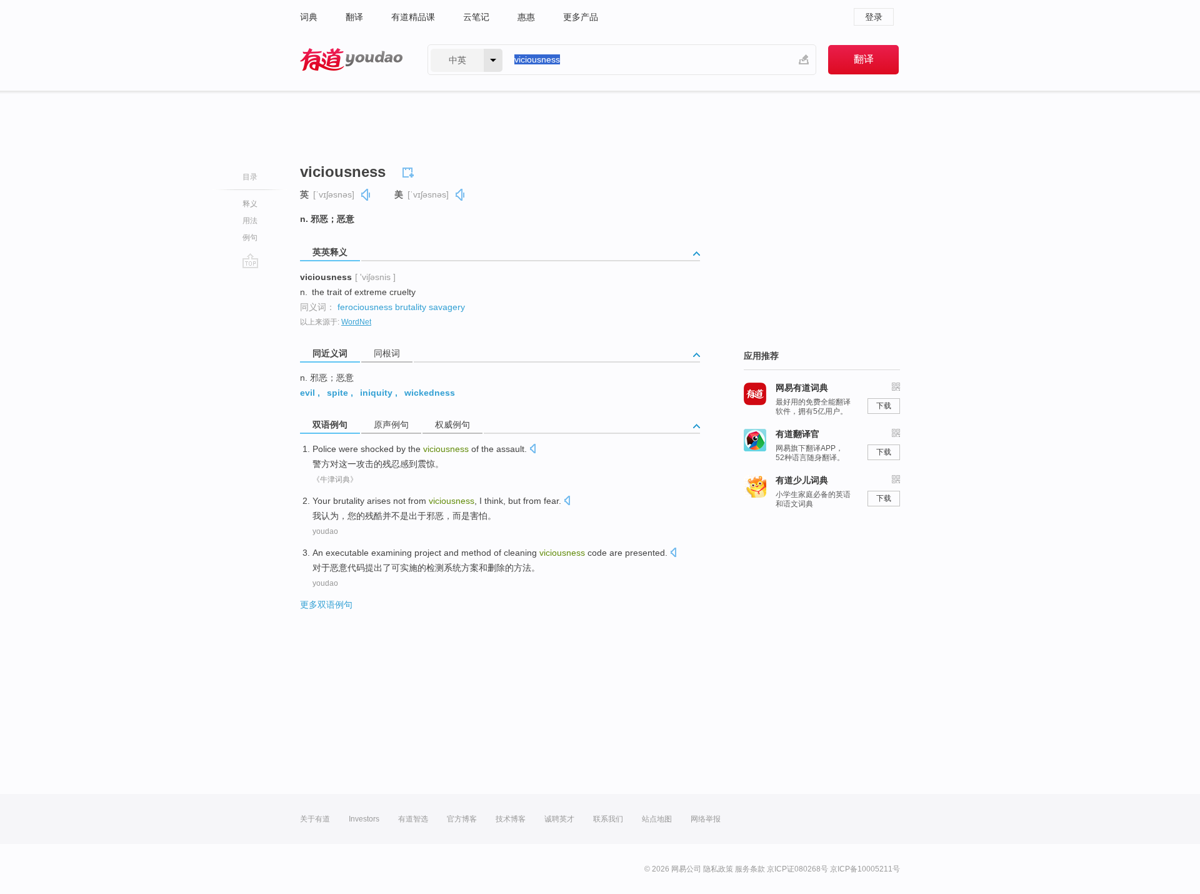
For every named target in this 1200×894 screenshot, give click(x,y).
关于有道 (315, 819)
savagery (447, 307)
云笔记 (476, 17)
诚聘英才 (559, 819)
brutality (410, 307)
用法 (250, 220)
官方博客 (462, 819)
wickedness (429, 393)
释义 (250, 203)
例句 (250, 237)
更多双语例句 (326, 605)
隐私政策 (718, 869)
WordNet (356, 322)
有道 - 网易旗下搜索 (351, 59)
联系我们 (608, 819)
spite (337, 393)
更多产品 (580, 17)
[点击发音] (532, 449)
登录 (873, 17)
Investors (364, 819)
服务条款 (750, 869)
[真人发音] (366, 195)
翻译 (354, 17)
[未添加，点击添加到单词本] (410, 171)
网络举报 (706, 819)
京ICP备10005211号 (865, 869)
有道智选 (413, 819)
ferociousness (365, 307)
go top (250, 260)
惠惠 (526, 17)
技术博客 (511, 819)
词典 (309, 17)
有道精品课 (413, 17)
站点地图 (657, 819)
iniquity (376, 393)
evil (307, 393)
